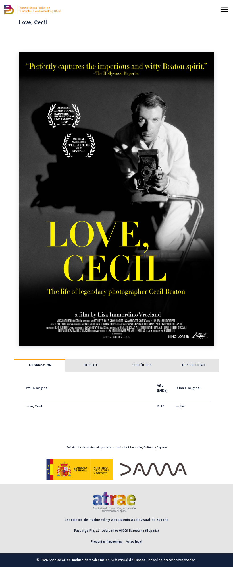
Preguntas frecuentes (106, 541)
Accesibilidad (193, 365)
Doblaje (91, 365)
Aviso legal (134, 541)
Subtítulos (142, 365)
